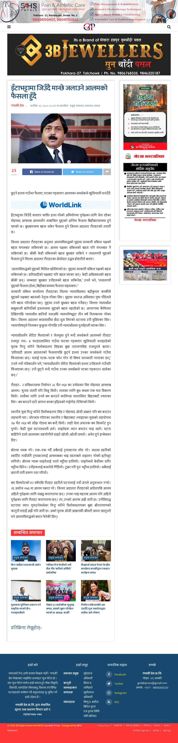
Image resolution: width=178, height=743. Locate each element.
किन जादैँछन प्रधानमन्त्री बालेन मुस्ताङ (26, 567)
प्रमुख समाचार (77, 106)
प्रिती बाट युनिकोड (132, 726)
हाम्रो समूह (167, 731)
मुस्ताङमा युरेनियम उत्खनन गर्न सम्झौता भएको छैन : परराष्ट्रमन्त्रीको (26, 609)
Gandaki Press (52, 725)
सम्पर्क (166, 726)
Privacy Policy (104, 726)
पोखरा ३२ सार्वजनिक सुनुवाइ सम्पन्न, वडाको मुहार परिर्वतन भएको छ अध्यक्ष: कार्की (60, 609)
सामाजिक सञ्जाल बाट (141, 731)
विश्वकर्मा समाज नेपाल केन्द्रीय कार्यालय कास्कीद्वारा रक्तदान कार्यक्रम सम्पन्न (95, 569)
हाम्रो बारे (156, 731)
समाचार (89, 106)
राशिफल (146, 726)
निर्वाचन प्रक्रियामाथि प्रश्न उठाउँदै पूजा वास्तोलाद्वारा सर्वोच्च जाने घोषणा (93, 609)
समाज (97, 106)
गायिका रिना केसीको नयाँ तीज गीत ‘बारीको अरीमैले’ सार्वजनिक (58, 569)
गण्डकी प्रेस (17, 105)
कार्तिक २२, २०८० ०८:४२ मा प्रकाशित (49, 106)
